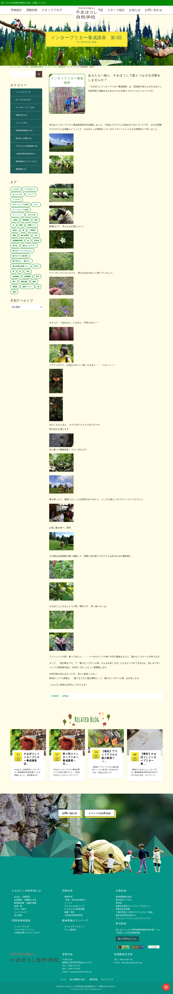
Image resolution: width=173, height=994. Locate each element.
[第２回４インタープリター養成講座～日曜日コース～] (67, 755)
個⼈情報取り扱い (78, 979)
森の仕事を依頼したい (21, 266)
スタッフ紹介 (116, 9)
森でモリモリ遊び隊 (20, 256)
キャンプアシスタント (74, 926)
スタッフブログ (51, 9)
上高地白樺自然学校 (23, 154)
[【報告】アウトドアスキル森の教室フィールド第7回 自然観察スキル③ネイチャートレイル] (106, 754)
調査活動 (24, 282)
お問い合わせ (153, 9)
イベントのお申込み (99, 813)
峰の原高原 (25, 235)
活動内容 (31, 9)
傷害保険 (93, 979)
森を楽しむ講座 (22, 138)
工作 (35, 235)
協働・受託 (69, 912)
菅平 (37, 276)
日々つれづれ (21, 100)
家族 (14, 235)
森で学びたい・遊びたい (21, 261)
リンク (63, 979)
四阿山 (15, 230)
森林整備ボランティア (24, 161)
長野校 (65, 696)
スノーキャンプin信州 (21, 210)
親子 (14, 282)
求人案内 (18, 915)
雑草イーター (27, 287)
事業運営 (19, 169)
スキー (36, 205)
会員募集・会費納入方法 (25, 900)
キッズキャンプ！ (23, 107)
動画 (21, 225)
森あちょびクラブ (29, 246)
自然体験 (16, 276)
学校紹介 (16, 9)
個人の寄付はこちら (127, 939)
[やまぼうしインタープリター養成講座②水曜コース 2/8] (28, 755)
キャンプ (30, 194)
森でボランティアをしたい (22, 251)
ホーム (13, 67)
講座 (34, 282)
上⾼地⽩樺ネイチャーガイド (27, 932)
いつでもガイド (30, 189)
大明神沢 (55, 696)
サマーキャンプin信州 (21, 205)
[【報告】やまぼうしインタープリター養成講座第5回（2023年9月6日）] (145, 755)
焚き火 (36, 266)
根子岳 (15, 246)
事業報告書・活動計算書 (25, 903)
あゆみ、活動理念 (22, 897)
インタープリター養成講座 (54, 67)
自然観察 (27, 276)
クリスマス (17, 199)
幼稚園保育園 (17, 240)
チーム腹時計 (70, 929)
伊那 (35, 220)
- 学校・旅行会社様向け (75, 900)
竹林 (27, 271)
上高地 (15, 220)
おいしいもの (17, 194)
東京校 (36, 240)
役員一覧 (18, 906)
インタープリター (22, 926)
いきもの (16, 189)
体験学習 (19, 115)
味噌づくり (32, 225)
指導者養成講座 (37, 67)
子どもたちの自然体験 (24, 146)
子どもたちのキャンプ (74, 906)
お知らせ (135, 9)
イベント (19, 123)
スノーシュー (17, 215)
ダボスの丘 (31, 215)
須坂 (14, 292)
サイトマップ (107, 979)
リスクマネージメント (24, 929)
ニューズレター (22, 92)
